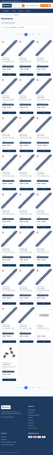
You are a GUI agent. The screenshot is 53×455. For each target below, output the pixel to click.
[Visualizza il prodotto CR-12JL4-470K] (9, 287)
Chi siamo (20, 10)
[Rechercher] (23, 5)
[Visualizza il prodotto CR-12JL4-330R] (26, 249)
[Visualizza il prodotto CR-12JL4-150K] (44, 134)
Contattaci (27, 10)
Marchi (14, 10)
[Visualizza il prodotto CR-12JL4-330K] (9, 249)
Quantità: (4, 71)
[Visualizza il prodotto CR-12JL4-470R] (26, 287)
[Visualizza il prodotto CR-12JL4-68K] (9, 58)
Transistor (30, 417)
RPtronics (7, 6)
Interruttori (31, 425)
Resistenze (31, 412)
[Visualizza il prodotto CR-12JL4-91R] (26, 96)
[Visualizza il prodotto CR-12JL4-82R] (9, 96)
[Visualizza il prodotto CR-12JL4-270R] (44, 211)
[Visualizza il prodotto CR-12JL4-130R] (26, 134)
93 (33, 34)
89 (18, 34)
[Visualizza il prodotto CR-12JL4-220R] (26, 211)
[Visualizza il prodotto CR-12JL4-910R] (26, 325)
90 (22, 34)
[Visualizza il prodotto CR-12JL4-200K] (44, 172)
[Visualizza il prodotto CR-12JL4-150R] (9, 172)
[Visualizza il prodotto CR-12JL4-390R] (44, 249)
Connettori (31, 420)
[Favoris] (15, 42)
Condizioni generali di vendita (9, 442)
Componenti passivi (8, 14)
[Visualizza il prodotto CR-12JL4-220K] (9, 211)
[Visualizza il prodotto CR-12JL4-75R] (44, 58)
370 (39, 34)
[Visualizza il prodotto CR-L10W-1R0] (44, 325)
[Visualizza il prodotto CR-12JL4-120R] (9, 134)
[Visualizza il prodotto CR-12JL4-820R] (9, 325)
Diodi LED (30, 423)
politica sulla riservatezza (7, 444)
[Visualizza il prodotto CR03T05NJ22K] (9, 363)
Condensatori (31, 410)
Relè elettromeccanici (33, 415)
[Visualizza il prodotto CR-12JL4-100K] (44, 96)
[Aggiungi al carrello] (9, 74)
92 (29, 34)
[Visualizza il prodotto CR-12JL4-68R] (26, 58)
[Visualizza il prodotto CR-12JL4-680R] (44, 287)
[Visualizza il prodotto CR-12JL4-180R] (26, 172)
